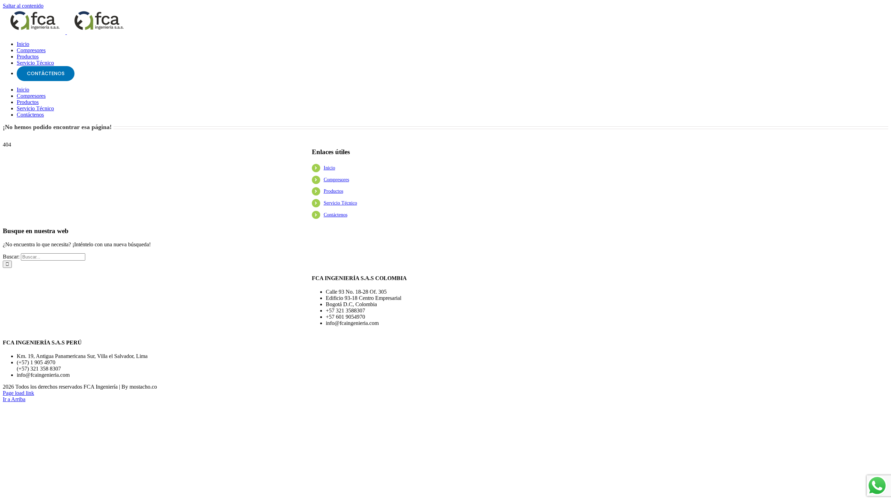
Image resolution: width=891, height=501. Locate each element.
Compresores (336, 179)
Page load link (18, 393)
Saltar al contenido (23, 6)
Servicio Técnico (340, 203)
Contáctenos (335, 214)
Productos (333, 191)
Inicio (329, 167)
